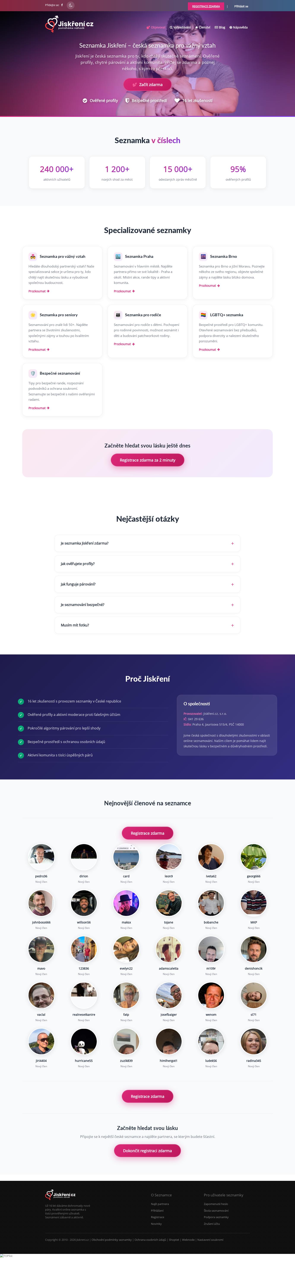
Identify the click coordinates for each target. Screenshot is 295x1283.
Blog (221, 27)
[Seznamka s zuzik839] (126, 1041)
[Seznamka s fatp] (126, 995)
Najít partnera (160, 1204)
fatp (126, 1014)
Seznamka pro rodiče (143, 315)
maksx (126, 922)
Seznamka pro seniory (59, 315)
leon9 (169, 876)
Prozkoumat (37, 291)
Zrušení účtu (212, 1224)
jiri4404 (41, 1061)
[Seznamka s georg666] (253, 856)
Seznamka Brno (223, 257)
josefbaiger (169, 1014)
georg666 (253, 876)
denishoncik (253, 968)
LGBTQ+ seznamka (226, 315)
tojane (168, 922)
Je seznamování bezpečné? (82, 604)
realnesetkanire (84, 1014)
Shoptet (174, 1240)
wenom (211, 1014)
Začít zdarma (147, 84)
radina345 (253, 1061)
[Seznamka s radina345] (253, 1041)
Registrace (157, 1217)
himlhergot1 (169, 1061)
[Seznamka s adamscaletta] (168, 949)
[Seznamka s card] (126, 856)
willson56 (84, 922)
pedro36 (41, 876)
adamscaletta (168, 968)
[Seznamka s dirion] (83, 856)
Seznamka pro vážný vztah (62, 257)
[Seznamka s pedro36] (41, 856)
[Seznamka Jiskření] (60, 1202)
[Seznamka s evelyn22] (126, 949)
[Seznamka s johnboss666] (41, 903)
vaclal (41, 1014)
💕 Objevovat (155, 27)
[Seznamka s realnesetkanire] (83, 995)
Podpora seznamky (216, 1217)
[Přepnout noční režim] (71, 5)
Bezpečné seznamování (60, 374)
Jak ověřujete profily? (78, 563)
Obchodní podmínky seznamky (112, 1240)
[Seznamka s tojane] (168, 903)
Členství (204, 27)
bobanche (211, 922)
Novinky (156, 1224)
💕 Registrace (274, 1276)
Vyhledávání (182, 27)
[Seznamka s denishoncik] (253, 949)
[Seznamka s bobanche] (211, 903)
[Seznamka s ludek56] (211, 1041)
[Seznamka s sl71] (253, 995)
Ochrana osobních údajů (150, 1240)
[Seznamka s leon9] (168, 856)
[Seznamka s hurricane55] (83, 1041)
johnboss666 (41, 922)
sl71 (254, 1014)
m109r (211, 968)
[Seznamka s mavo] (41, 949)
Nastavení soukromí (210, 1240)
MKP (254, 922)
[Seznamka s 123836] (83, 949)
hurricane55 (84, 1061)
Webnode (188, 1240)
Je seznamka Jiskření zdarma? (84, 543)
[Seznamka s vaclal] (41, 995)
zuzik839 (126, 1061)
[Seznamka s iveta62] (211, 856)
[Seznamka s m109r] (211, 949)
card (126, 876)
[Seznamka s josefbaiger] (168, 995)
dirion (83, 876)
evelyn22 (126, 968)
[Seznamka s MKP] (253, 903)
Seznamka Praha (139, 257)
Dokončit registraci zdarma (147, 1150)
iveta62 (211, 876)
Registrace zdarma (147, 833)
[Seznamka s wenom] (211, 995)
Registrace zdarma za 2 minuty (147, 460)
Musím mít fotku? (75, 625)
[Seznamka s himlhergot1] (168, 1041)
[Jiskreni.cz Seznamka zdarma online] (62, 5)
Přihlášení (157, 1211)
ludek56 (211, 1061)
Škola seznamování (216, 1211)
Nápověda (240, 27)
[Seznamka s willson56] (83, 903)
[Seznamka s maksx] (126, 903)
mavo (41, 968)
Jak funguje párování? (78, 584)
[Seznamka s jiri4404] (41, 1041)
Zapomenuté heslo (216, 1204)
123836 (84, 968)
